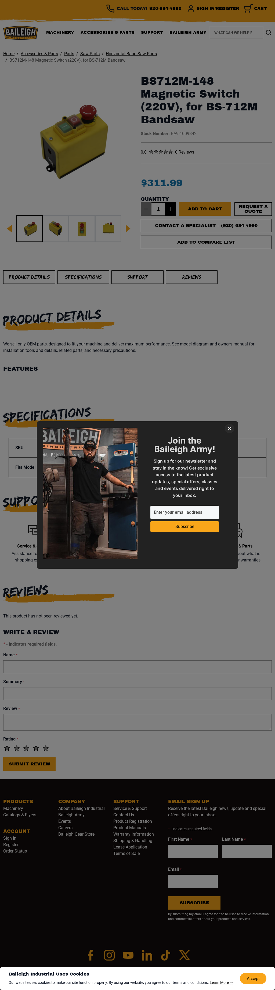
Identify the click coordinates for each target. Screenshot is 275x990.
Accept (253, 978)
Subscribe (184, 526)
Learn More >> (221, 982)
